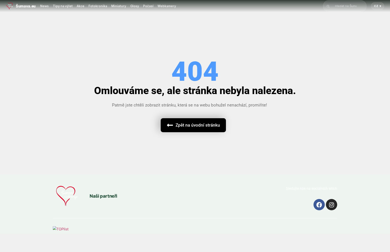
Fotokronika (97, 6)
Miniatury (118, 6)
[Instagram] (331, 204)
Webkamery (167, 6)
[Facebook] (319, 204)
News (44, 6)
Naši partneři (103, 196)
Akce (80, 6)
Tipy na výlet (63, 6)
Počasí (148, 6)
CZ (377, 6)
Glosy (134, 6)
